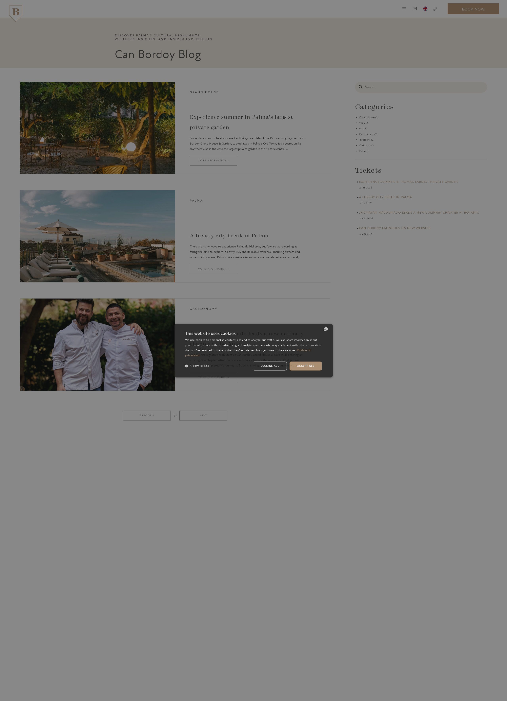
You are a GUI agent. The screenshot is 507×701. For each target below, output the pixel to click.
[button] (198, 366)
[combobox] (326, 329)
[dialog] (253, 350)
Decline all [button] (270, 366)
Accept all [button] (305, 366)
